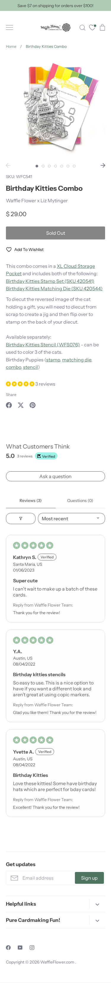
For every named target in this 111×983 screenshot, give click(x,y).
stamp (53, 360)
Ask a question (55, 476)
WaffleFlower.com (57, 962)
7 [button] (74, 166)
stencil (30, 367)
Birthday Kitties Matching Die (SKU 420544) (54, 288)
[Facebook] (8, 947)
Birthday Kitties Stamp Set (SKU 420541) (50, 281)
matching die (76, 360)
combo (13, 367)
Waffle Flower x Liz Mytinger (37, 200)
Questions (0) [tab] (80, 500)
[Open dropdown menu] (97, 904)
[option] (55, 107)
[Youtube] (20, 947)
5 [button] (61, 166)
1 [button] (37, 166)
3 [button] (49, 166)
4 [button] (55, 166)
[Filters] (21, 518)
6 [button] (68, 166)
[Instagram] (32, 947)
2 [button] (43, 166)
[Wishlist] (92, 28)
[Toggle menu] (9, 27)
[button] (20, 384)
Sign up (89, 878)
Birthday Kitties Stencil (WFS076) (43, 345)
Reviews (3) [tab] (31, 500)
